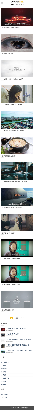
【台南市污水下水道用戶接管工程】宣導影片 (12, 130)
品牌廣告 (4, 372)
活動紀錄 (4, 381)
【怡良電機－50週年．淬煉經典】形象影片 (12, 79)
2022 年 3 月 (4, 397)
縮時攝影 (4, 384)
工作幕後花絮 (5, 378)
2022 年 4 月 (4, 394)
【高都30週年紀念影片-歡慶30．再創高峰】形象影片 (15, 181)
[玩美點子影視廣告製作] (17, 2)
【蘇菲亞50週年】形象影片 (8, 233)
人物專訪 (4, 365)
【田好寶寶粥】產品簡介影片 (8, 156)
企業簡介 (4, 368)
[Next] (22, 318)
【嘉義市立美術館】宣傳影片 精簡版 (10, 258)
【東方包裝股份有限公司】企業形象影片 (11, 207)
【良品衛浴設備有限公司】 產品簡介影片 (11, 104)
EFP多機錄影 (5, 362)
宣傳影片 (4, 375)
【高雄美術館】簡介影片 (7, 310)
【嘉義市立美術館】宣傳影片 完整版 (10, 284)
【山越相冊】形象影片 (7, 53)
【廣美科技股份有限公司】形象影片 (10, 27)
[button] (2, 3)
